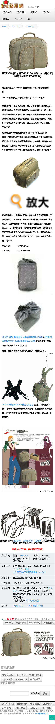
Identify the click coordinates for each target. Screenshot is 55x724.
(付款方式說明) (22, 569)
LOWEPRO (28, 541)
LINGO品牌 (36, 675)
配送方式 (49, 622)
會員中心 (49, 704)
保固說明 (8, 708)
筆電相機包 (29, 27)
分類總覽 (36, 679)
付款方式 (36, 622)
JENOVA (17, 541)
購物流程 (23, 704)
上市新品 (22, 675)
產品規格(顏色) (32, 600)
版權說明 (34, 708)
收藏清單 (36, 704)
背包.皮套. (16, 27)
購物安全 (21, 708)
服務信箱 (41, 713)
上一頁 (10, 622)
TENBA (38, 541)
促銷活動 (9, 675)
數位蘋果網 (9, 704)
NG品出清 (22, 679)
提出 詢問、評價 (35, 606)
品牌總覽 (8, 679)
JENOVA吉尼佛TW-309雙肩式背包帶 (17, 404)
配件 (4, 27)
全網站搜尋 (18, 606)
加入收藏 (22, 622)
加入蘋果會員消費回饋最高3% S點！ (29, 572)
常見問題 (47, 708)
